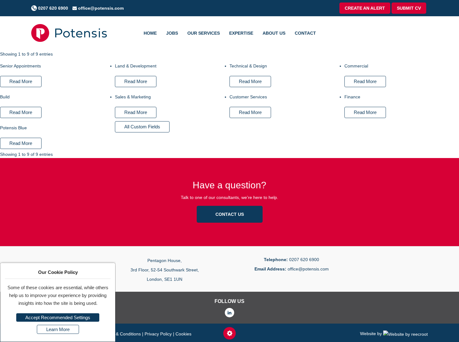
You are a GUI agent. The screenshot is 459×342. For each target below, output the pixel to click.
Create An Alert (365, 8)
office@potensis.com (100, 8)
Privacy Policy (158, 333)
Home (150, 33)
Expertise (241, 33)
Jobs (172, 33)
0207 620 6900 (52, 8)
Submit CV (409, 8)
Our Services (203, 33)
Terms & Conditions (121, 333)
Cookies (183, 333)
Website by (371, 333)
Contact (305, 33)
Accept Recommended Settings (57, 317)
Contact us (229, 214)
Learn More (58, 329)
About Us (274, 33)
